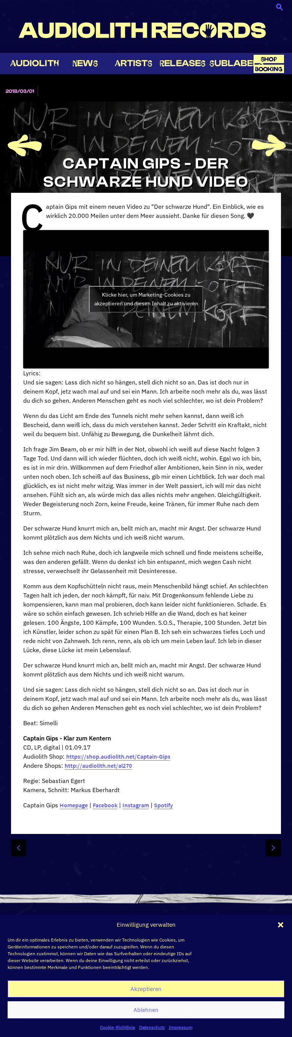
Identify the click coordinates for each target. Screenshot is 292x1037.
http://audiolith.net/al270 (98, 765)
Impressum (180, 1027)
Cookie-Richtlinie (117, 1027)
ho (269, 59)
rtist (133, 63)
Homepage (74, 805)
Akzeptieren (146, 989)
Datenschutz (152, 1027)
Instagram (135, 805)
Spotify (163, 805)
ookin (268, 69)
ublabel (236, 63)
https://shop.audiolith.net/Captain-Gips (118, 756)
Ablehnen (146, 1009)
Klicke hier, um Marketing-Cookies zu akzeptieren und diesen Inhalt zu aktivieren (146, 299)
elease (182, 63)
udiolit (34, 63)
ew (85, 63)
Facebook (105, 805)
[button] (280, 925)
